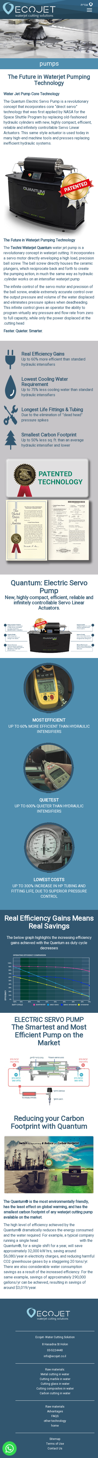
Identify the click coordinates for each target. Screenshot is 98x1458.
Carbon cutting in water (55, 1393)
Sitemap (54, 1439)
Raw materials (54, 1406)
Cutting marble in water (55, 1379)
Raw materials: (55, 1369)
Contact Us (55, 1448)
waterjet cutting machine (59, 1240)
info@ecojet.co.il (55, 1356)
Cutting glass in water (55, 1384)
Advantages (55, 1411)
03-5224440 (55, 1350)
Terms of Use (55, 1444)
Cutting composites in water (55, 1388)
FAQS (55, 1416)
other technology (55, 1421)
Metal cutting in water (55, 1374)
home (55, 1426)
